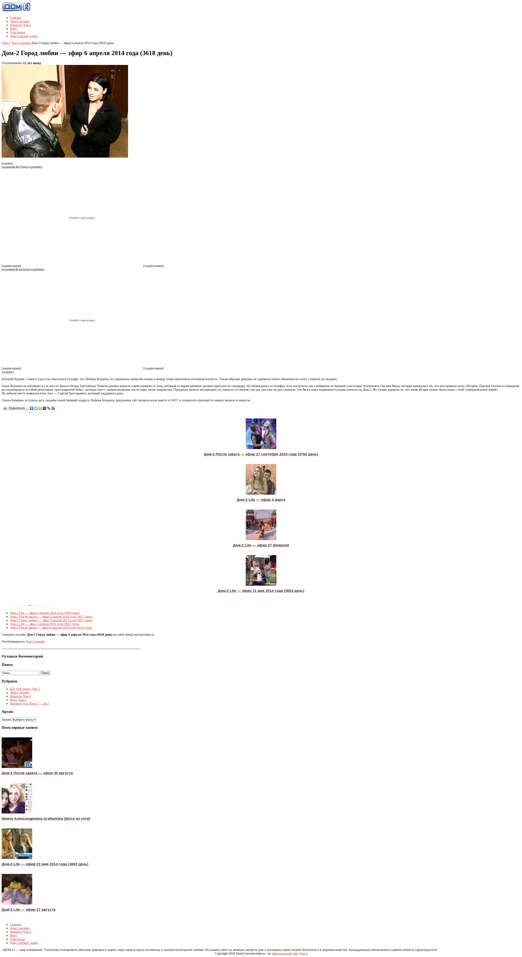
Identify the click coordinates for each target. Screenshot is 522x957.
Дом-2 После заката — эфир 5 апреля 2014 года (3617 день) (51, 616)
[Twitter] (36, 408)
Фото (13, 28)
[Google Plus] (53, 408)
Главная (15, 17)
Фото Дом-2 (18, 700)
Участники (17, 32)
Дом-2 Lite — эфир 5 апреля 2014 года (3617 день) (45, 624)
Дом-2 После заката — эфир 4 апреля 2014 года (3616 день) (51, 627)
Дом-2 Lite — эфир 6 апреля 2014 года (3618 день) (45, 613)
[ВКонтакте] (32, 408)
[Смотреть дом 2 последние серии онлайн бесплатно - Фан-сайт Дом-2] (16, 10)
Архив (6, 719)
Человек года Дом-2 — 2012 (29, 703)
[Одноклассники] (40, 408)
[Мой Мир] (44, 408)
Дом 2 (6, 43)
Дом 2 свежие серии (24, 36)
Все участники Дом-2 (25, 689)
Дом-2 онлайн (19, 21)
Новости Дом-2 (20, 25)
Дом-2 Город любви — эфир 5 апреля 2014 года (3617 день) (51, 620)
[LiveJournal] (49, 408)
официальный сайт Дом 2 (289, 953)
